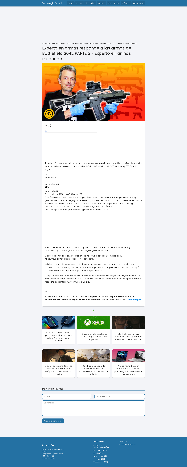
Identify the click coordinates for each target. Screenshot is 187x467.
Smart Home (113, 3)
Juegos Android (100, 447)
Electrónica (90, 3)
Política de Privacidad (127, 444)
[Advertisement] (93, 25)
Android (79, 3)
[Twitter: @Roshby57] (46, 188)
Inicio (70, 3)
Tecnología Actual (52, 3)
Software (126, 3)
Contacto (123, 442)
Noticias (101, 3)
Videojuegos (138, 3)
